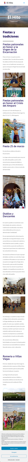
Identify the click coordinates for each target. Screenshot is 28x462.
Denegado (14, 452)
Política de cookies (11, 459)
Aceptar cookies (14, 448)
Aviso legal (17, 459)
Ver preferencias (14, 456)
